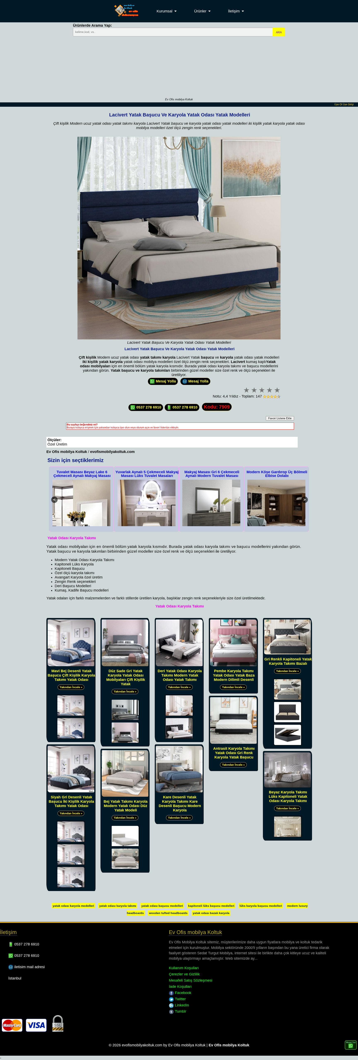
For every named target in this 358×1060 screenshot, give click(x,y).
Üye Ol (338, 104)
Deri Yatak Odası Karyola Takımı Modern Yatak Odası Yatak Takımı (180, 675)
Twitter (180, 999)
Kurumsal (164, 11)
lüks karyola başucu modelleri (260, 905)
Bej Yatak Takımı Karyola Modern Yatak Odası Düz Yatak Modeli (126, 805)
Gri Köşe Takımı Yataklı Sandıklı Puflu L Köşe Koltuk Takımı (277, 474)
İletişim (234, 11)
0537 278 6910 (148, 407)
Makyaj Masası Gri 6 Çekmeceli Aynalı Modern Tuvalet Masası (147, 474)
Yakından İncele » (71, 687)
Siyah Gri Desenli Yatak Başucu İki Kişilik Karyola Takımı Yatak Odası (71, 801)
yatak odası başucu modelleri (162, 905)
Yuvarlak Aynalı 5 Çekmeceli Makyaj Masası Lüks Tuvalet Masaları (82, 474)
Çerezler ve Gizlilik (184, 974)
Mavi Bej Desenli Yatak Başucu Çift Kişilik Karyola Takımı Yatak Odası (71, 675)
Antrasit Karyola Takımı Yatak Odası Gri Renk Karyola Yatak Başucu (234, 752)
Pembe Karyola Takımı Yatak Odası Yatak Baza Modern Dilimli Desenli (234, 675)
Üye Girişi (348, 104)
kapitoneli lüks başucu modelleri (211, 905)
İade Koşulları (180, 987)
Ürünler (200, 11)
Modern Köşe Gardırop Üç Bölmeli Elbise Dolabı (211, 474)
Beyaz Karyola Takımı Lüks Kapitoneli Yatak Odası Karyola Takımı (288, 796)
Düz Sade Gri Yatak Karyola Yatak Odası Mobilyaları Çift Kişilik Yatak (125, 677)
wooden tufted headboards (168, 913)
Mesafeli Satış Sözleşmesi (190, 980)
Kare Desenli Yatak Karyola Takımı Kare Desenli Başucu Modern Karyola (180, 803)
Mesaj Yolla (165, 381)
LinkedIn (181, 1005)
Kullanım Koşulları (184, 968)
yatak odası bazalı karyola (211, 913)
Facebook (182, 993)
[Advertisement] (179, 67)
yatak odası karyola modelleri (73, 905)
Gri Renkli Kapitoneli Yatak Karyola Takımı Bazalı (288, 661)
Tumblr (180, 1011)
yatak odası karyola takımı (117, 905)
